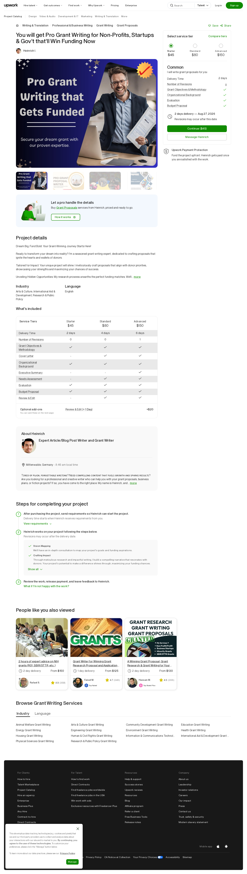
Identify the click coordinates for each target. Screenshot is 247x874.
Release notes (133, 822)
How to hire (23, 779)
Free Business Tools (136, 816)
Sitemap (187, 857)
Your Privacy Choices (148, 857)
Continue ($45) (197, 128)
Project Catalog (13, 16)
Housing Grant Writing (29, 735)
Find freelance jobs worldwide (88, 790)
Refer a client (132, 811)
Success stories (134, 784)
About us (184, 779)
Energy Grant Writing (28, 730)
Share (227, 25)
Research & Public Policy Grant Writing (94, 741)
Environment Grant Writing (142, 730)
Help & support (133, 779)
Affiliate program (134, 806)
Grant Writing (104, 25)
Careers (183, 795)
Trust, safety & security (191, 816)
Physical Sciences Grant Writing (35, 741)
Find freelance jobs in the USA (88, 795)
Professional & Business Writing (72, 25)
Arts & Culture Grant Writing (87, 724)
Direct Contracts (26, 822)
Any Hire (22, 811)
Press (182, 806)
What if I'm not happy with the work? (46, 586)
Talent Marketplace (28, 784)
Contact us (185, 811)
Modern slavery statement (193, 822)
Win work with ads (81, 800)
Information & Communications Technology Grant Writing (151, 735)
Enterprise (23, 800)
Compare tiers (217, 36)
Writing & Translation (35, 25)
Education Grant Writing (195, 724)
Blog (127, 800)
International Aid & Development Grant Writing (206, 735)
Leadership (185, 784)
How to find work (80, 779)
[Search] (172, 5)
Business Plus (25, 806)
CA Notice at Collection (117, 857)
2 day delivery (32, 670)
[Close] (77, 828)
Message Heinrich (197, 137)
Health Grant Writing (193, 730)
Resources (131, 795)
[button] (35, 340)
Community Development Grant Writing (149, 724)
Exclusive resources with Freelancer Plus (94, 806)
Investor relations (188, 790)
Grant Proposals (66, 207)
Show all (33, 569)
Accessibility (173, 857)
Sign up (234, 5)
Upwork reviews (134, 790)
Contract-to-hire (26, 816)
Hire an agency (26, 795)
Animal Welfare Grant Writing (33, 724)
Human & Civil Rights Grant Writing (91, 735)
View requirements (36, 523)
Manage (72, 862)
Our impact (185, 800)
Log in (218, 5)
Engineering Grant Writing (86, 730)
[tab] (23, 713)
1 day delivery (86, 670)
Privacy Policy (94, 857)
